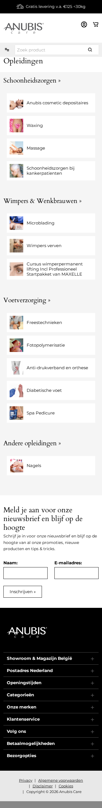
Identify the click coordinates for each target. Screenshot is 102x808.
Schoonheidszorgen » (32, 80)
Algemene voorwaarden (60, 780)
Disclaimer (43, 786)
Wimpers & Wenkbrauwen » (42, 200)
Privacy (25, 780)
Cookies (66, 786)
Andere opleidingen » (32, 443)
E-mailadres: (68, 562)
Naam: (10, 562)
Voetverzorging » (26, 300)
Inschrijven (21, 591)
